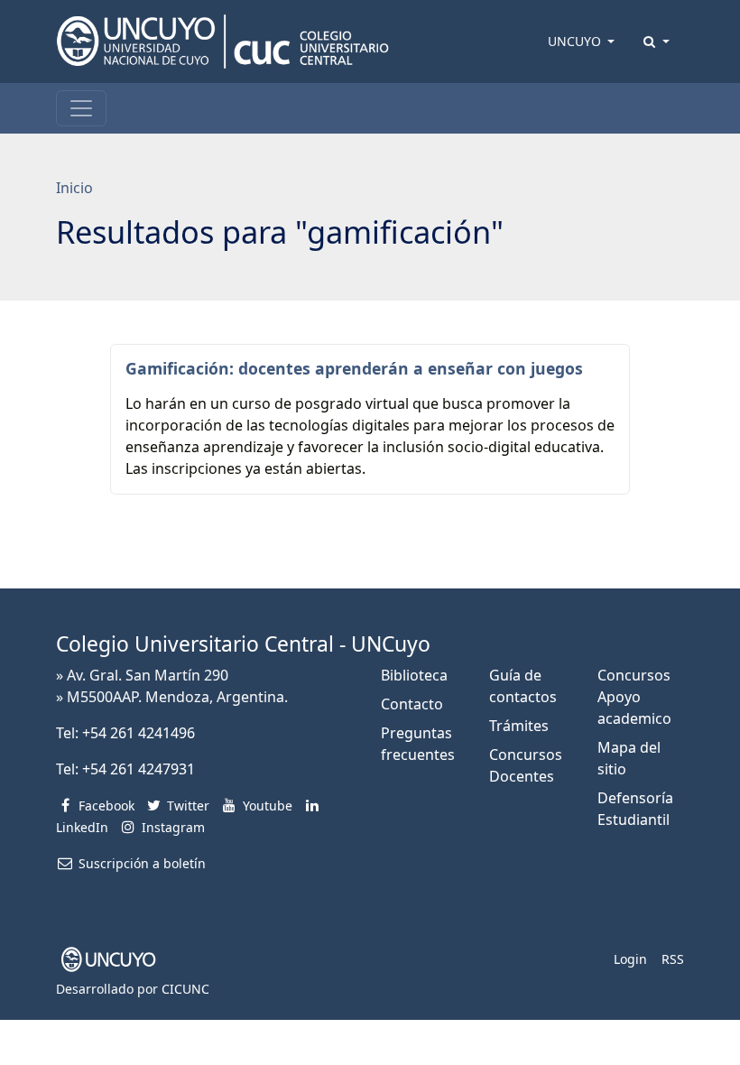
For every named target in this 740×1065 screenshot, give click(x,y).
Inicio (74, 188)
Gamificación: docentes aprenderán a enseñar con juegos (354, 368)
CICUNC (185, 988)
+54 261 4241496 (138, 733)
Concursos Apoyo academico (634, 696)
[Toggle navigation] (81, 108)
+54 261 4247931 (138, 769)
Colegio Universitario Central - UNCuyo (243, 644)
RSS (672, 959)
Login (630, 959)
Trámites (519, 726)
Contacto (412, 704)
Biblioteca (414, 675)
